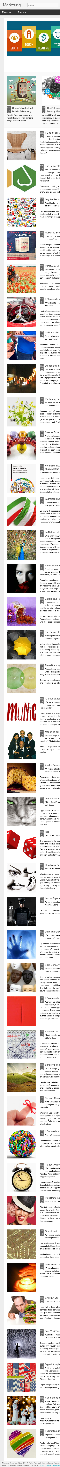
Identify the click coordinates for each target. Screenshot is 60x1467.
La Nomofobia (52, 332)
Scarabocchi (51, 1031)
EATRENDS (51, 1297)
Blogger (41, 1465)
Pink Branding (52, 1198)
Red (47, 831)
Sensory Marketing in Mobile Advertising (23, 109)
